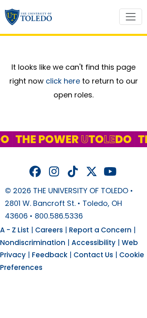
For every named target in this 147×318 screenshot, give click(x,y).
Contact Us (93, 255)
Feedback (49, 255)
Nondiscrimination (32, 242)
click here (63, 81)
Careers (49, 230)
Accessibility (93, 242)
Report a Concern (100, 230)
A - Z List (14, 230)
